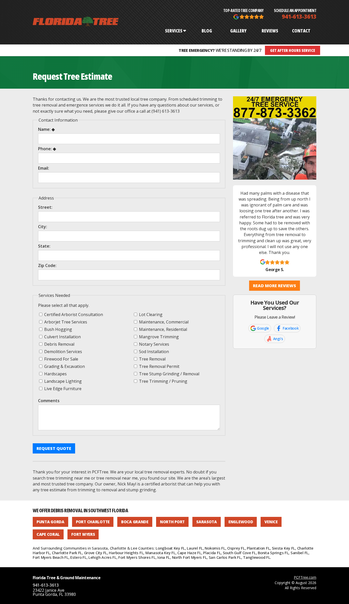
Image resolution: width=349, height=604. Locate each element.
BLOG (207, 31)
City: (42, 227)
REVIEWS (270, 31)
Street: (45, 207)
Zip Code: (47, 265)
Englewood (240, 521)
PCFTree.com (305, 577)
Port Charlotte (93, 521)
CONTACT (301, 31)
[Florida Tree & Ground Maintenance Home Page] (76, 22)
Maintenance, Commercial (163, 321)
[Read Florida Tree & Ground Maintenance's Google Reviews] (249, 16)
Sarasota (206, 521)
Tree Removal (152, 358)
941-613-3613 (299, 16)
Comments (49, 401)
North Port (172, 521)
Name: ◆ (46, 129)
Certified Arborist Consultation (73, 314)
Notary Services (153, 344)
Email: (43, 168)
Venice (270, 521)
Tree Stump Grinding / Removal (168, 373)
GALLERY (238, 31)
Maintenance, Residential (162, 329)
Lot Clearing (150, 314)
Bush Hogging (57, 329)
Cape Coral (48, 534)
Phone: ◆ (47, 149)
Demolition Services (62, 351)
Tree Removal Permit (158, 366)
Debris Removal (58, 344)
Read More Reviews (274, 285)
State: (44, 246)
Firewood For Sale (60, 358)
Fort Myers (83, 534)
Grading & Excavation (64, 366)
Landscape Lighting (62, 381)
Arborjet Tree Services (65, 321)
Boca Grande (134, 521)
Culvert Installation (62, 336)
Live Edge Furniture (62, 388)
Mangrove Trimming (158, 336)
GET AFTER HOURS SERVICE (292, 50)
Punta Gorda (50, 521)
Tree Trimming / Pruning (162, 381)
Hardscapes (55, 373)
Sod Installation (153, 351)
